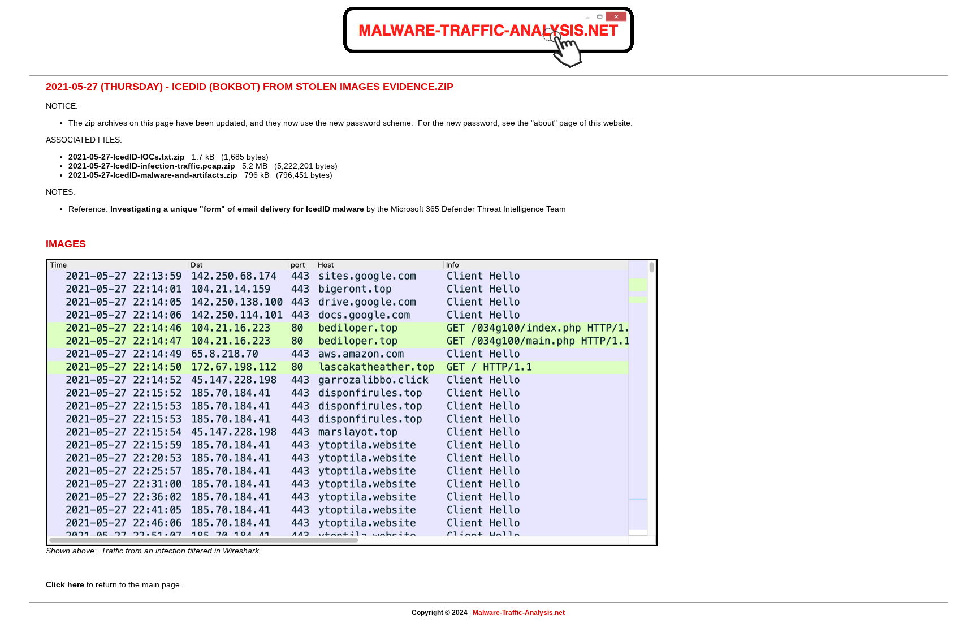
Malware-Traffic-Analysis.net (519, 613)
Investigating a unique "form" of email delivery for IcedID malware (237, 208)
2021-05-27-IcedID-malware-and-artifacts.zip (152, 174)
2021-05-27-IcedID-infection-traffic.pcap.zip (151, 165)
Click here (65, 584)
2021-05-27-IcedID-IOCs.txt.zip (126, 156)
